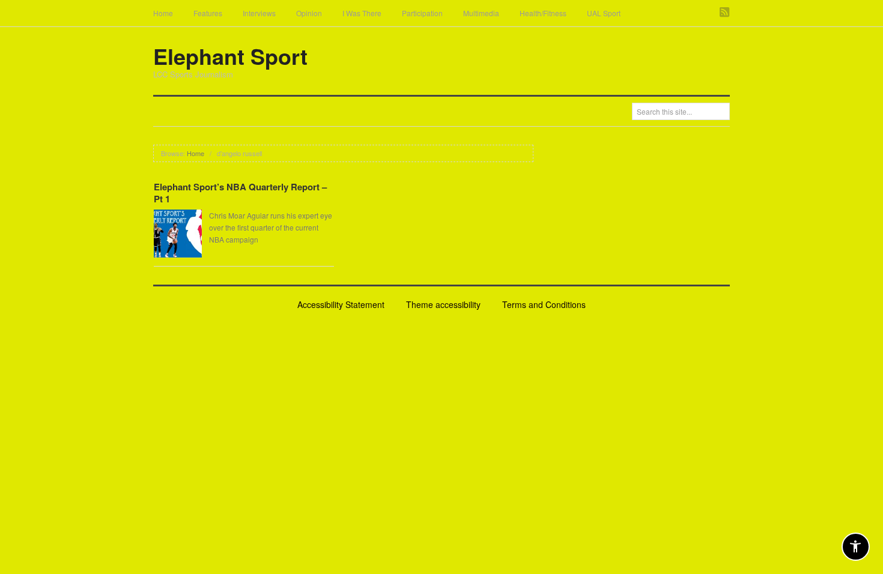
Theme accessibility (443, 304)
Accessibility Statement (340, 304)
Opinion (309, 13)
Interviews (259, 13)
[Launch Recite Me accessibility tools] (856, 547)
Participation (422, 13)
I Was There (361, 13)
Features (207, 13)
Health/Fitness (543, 13)
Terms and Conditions (544, 304)
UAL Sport (604, 13)
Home (163, 13)
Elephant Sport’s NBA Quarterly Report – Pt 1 (240, 192)
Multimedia (481, 13)
